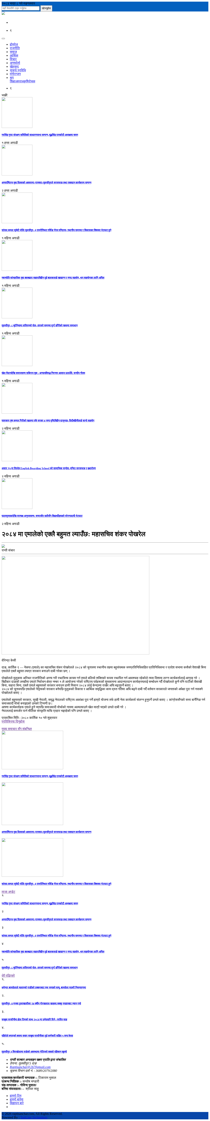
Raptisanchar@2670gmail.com (30, 1067)
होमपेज (14, 44)
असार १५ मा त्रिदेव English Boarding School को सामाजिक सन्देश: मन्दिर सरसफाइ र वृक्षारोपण (49, 468)
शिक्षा (13, 81)
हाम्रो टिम (15, 1095)
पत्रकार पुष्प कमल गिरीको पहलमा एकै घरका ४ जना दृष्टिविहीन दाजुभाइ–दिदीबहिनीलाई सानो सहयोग (48, 420)
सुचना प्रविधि (18, 70)
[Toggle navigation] (3, 38)
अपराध (20, 81)
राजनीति (15, 48)
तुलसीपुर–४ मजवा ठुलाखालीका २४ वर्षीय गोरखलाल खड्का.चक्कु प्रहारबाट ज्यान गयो (41, 1003)
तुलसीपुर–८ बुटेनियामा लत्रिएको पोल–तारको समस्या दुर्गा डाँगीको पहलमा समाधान (40, 325)
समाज (13, 51)
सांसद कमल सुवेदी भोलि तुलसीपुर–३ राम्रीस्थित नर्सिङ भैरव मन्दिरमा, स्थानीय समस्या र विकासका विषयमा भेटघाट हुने (56, 230)
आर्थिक (14, 55)
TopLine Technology (34, 1117)
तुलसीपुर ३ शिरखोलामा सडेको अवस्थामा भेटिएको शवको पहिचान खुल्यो (34, 1051)
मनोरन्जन (15, 74)
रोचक (32, 81)
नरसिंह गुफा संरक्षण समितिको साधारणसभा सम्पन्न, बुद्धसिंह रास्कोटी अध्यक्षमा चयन (40, 134)
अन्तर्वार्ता (15, 63)
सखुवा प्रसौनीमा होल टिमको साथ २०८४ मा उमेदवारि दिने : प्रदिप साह (34, 1019)
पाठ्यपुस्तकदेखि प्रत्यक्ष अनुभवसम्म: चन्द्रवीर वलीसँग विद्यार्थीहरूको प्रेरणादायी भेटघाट (42, 515)
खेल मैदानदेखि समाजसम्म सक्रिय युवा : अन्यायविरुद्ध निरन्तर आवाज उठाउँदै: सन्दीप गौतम (43, 372)
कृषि (26, 81)
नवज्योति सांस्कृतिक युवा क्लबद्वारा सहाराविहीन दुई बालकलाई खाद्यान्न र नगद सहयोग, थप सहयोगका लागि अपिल (53, 277)
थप (12, 77)
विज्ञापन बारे (17, 1103)
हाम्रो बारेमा (16, 1099)
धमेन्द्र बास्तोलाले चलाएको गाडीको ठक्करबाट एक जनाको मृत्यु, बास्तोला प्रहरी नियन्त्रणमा (44, 987)
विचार (13, 59)
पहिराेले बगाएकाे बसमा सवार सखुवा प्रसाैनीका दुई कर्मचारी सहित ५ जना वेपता (37, 1035)
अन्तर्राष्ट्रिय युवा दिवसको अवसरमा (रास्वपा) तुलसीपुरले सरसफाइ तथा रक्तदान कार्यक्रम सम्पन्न (46, 182)
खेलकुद (14, 66)
